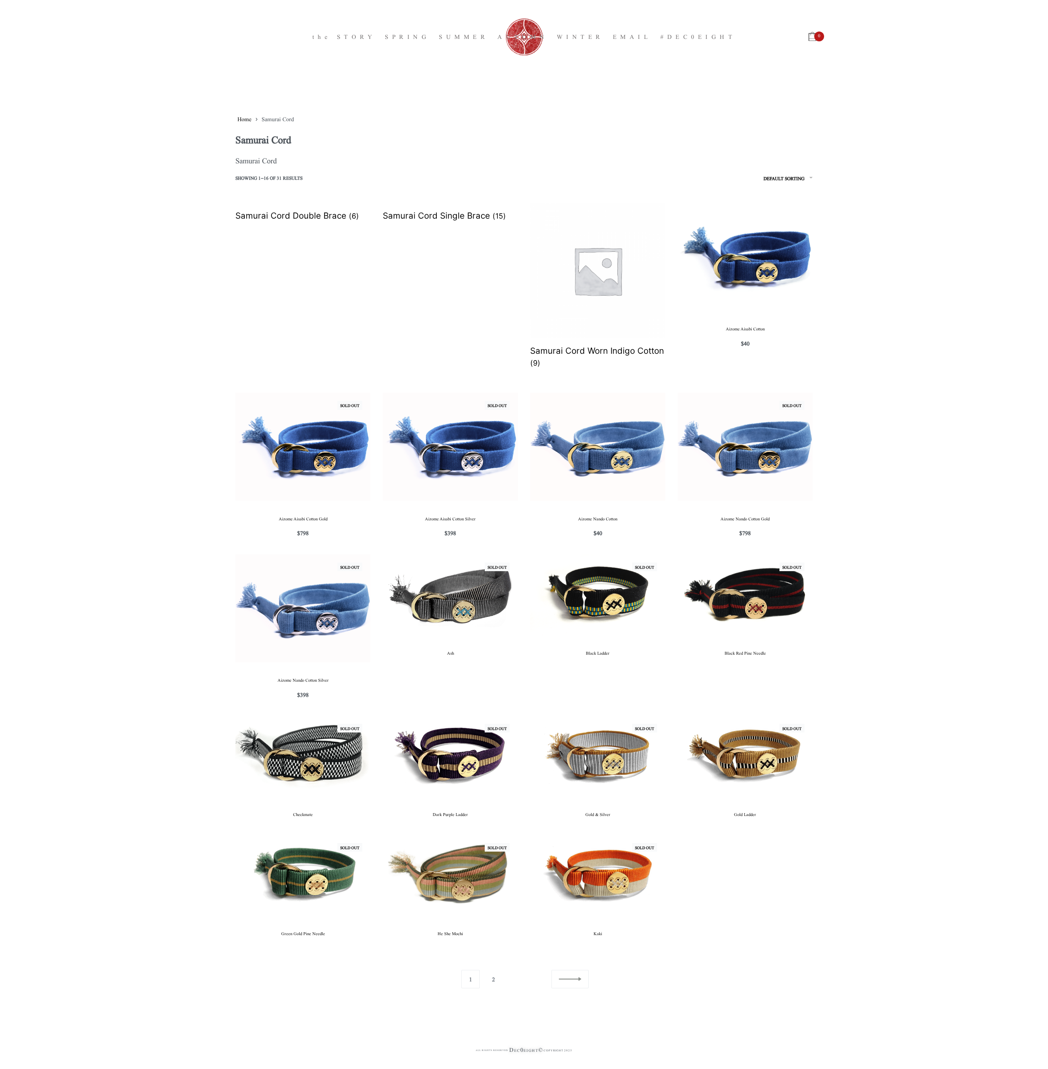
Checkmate (303, 813)
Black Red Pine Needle (745, 652)
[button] (570, 979)
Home (244, 118)
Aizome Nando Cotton (597, 518)
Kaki (598, 933)
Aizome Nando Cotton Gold (745, 518)
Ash (450, 652)
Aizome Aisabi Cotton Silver (450, 518)
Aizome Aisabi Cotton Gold (303, 518)
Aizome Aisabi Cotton (745, 328)
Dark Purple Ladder (450, 813)
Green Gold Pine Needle (303, 933)
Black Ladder (598, 652)
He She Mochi (450, 933)
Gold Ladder (745, 813)
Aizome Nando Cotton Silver (303, 679)
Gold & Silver (597, 813)
